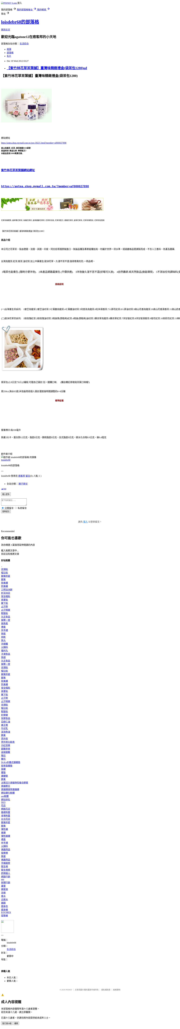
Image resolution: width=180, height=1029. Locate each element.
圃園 (3, 903)
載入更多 (6, 494)
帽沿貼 (4, 573)
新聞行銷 (5, 882)
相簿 (9, 49)
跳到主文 (5, 30)
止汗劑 (4, 606)
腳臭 (3, 579)
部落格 (10, 53)
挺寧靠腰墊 (6, 766)
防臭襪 (4, 586)
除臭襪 (4, 583)
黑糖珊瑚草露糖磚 (10, 789)
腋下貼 (4, 603)
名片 (9, 56)
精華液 (4, 889)
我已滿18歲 (7, 1023)
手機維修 (5, 863)
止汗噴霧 (5, 610)
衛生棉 (4, 866)
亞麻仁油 (5, 722)
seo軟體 (5, 796)
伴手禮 (4, 630)
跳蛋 (3, 856)
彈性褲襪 (5, 836)
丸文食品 (5, 617)
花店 (3, 805)
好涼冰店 (5, 593)
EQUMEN (6, 912)
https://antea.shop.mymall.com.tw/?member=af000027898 (45, 186)
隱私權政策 (105, 990)
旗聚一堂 (5, 620)
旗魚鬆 (4, 623)
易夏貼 (4, 600)
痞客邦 (21, 476)
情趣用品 (5, 849)
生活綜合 (24, 43)
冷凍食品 (5, 654)
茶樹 (3, 893)
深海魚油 (5, 732)
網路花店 (5, 809)
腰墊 (3, 772)
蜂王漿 (4, 725)
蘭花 (3, 759)
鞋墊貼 (4, 613)
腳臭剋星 (5, 576)
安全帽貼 (5, 596)
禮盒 (3, 627)
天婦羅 (4, 644)
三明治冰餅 (6, 589)
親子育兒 (23, 484)
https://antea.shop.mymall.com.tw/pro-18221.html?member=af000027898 (33, 143)
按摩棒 (4, 853)
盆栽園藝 (5, 752)
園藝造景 (5, 749)
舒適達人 (5, 873)
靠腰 (3, 769)
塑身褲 (4, 909)
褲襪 (3, 832)
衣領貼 (4, 569)
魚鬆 (3, 633)
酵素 (3, 735)
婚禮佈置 (5, 812)
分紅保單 (5, 745)
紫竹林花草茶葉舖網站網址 (18, 170)
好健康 (4, 715)
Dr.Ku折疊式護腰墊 (10, 762)
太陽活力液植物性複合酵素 (14, 782)
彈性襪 (4, 829)
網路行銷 (5, 876)
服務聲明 (116, 990)
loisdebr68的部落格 (20, 21)
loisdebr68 (5, 460)
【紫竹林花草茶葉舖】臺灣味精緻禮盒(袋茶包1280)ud (47, 68)
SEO (3, 802)
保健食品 (5, 718)
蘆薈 (3, 886)
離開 (16, 1023)
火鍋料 (4, 647)
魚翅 (3, 657)
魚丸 (3, 640)
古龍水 (4, 899)
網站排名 (5, 799)
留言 (28, 476)
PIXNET (69, 990)
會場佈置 (5, 816)
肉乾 (3, 637)
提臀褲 (4, 915)
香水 (3, 896)
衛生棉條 (5, 870)
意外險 (4, 738)
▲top (3, 489)
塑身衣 (4, 906)
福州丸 (4, 650)
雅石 (3, 755)
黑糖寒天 (5, 786)
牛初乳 (4, 728)
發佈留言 (6, 511)
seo (2, 879)
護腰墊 (4, 776)
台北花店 (5, 819)
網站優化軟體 (8, 793)
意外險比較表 (8, 742)
